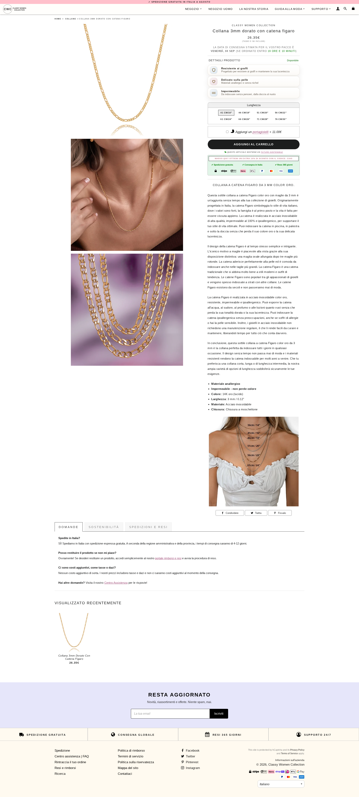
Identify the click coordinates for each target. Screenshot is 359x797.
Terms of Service (289, 753)
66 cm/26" (244, 119)
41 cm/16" (226, 113)
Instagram (192, 768)
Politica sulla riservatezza (136, 762)
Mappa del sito (128, 768)
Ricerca (60, 774)
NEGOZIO (192, 8)
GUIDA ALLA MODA (288, 8)
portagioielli (261, 132)
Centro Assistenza (116, 582)
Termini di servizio (130, 756)
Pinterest (191, 762)
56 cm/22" (281, 113)
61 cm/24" (226, 119)
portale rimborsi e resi (168, 558)
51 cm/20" (263, 113)
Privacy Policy (297, 750)
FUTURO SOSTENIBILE (272, 152)
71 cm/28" (263, 119)
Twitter (190, 756)
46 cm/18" (244, 113)
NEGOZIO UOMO (220, 8)
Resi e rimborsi (65, 768)
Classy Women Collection (286, 764)
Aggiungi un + (258, 132)
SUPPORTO (320, 8)
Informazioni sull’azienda (289, 760)
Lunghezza (253, 105)
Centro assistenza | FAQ (72, 756)
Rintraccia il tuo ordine (70, 762)
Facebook (192, 750)
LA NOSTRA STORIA (253, 8)
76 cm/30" (281, 119)
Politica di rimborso (131, 750)
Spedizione (62, 750)
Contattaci (125, 774)
